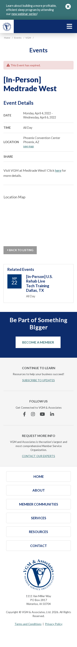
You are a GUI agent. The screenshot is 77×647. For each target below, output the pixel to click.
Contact (38, 546)
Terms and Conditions (28, 624)
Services (38, 518)
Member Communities (38, 504)
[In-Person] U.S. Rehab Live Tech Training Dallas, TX (39, 283)
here (58, 170)
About (38, 490)
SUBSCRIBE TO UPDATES (38, 380)
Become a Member (38, 342)
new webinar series (24, 14)
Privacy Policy (53, 624)
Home (38, 476)
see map (28, 146)
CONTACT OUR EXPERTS (38, 456)
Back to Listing (20, 250)
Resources (38, 532)
